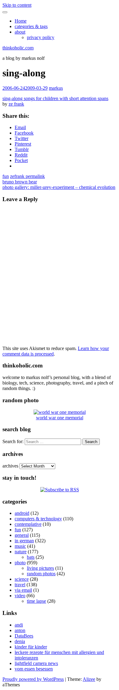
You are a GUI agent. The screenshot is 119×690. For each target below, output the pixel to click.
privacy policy (40, 37)
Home (21, 20)
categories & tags (31, 26)
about (20, 31)
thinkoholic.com (18, 47)
